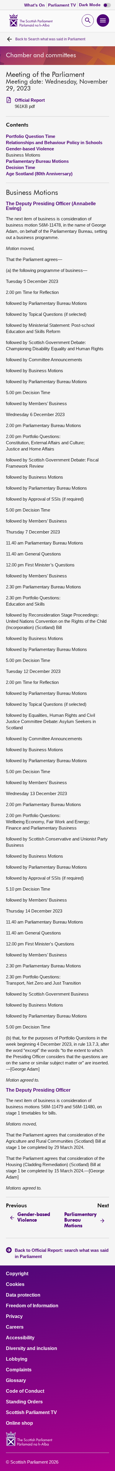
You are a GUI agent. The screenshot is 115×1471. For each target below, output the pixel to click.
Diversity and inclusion (31, 1348)
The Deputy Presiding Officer (38, 1090)
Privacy (14, 1316)
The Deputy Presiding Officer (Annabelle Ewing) (51, 206)
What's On (35, 5)
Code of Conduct (25, 1391)
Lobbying (16, 1359)
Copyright (17, 1273)
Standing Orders (24, 1402)
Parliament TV (62, 5)
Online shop (19, 1423)
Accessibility (20, 1337)
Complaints (19, 1369)
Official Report (30, 100)
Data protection (23, 1295)
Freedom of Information (32, 1305)
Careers (15, 1327)
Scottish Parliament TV (31, 1412)
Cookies (15, 1284)
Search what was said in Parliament (50, 39)
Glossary (16, 1380)
